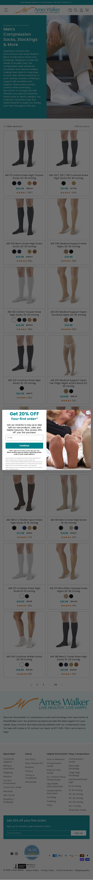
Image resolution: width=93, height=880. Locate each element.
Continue (24, 445)
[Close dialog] (88, 413)
